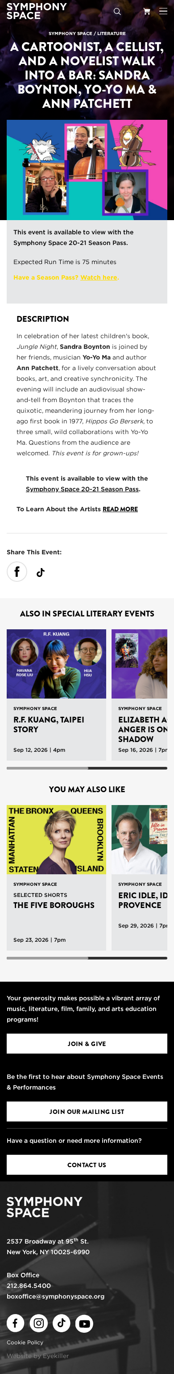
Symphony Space (70, 33)
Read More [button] (120, 509)
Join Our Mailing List (87, 1111)
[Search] (117, 11)
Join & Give (87, 1043)
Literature (111, 33)
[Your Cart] (146, 11)
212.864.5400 (29, 1285)
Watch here (98, 277)
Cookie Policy (25, 1342)
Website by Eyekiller (38, 1355)
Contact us (86, 1165)
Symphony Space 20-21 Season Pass (69, 242)
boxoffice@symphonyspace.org (55, 1296)
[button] (163, 11)
